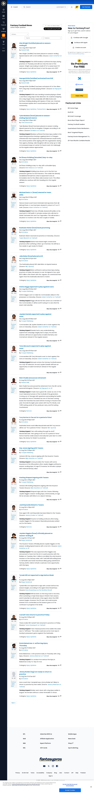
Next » (14, 703)
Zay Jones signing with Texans (31, 448)
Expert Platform (45, 743)
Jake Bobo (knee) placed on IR (31, 256)
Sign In (51, 776)
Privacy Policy (80, 54)
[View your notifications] (72, 7)
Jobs (60, 773)
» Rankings (13, 52)
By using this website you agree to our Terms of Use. (26, 785)
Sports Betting (73, 748)
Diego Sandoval (26, 540)
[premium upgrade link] (77, 7)
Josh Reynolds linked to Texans (31, 505)
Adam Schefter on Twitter (38, 207)
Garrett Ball (25, 50)
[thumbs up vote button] (59, 72)
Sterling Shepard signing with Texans (33, 477)
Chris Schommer (26, 122)
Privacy (18, 773)
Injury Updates (31, 72)
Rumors (29, 411)
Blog (55, 773)
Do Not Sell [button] (25, 773)
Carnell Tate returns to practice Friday (34, 615)
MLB (24, 739)
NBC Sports (29, 266)
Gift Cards (43, 748)
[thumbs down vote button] (61, 72)
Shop (70, 743)
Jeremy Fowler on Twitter (34, 515)
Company (49, 773)
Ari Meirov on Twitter (37, 130)
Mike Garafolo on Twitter (33, 458)
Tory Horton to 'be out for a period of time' (35, 417)
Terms (32, 773)
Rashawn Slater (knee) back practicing (34, 228)
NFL (24, 734)
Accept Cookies (70, 790)
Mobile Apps (72, 734)
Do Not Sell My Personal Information (70, 784)
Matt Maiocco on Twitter (33, 168)
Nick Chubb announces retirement (32, 378)
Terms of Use (71, 54)
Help (77, 773)
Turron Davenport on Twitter (35, 625)
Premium (83, 773)
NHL (24, 748)
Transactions (41, 109)
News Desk (71, 739)
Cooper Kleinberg (27, 291)
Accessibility (40, 773)
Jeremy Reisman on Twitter (38, 656)
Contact (66, 773)
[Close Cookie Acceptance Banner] (91, 787)
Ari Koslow (24, 162)
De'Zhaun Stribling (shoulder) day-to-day (35, 157)
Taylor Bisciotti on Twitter (28, 238)
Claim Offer (79, 96)
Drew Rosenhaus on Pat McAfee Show (38, 590)
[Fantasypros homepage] (3, 4)
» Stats (13, 54)
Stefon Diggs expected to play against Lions (36, 287)
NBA (24, 743)
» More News (12, 56)
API (72, 773)
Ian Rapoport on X (45, 388)
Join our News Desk (53, 26)
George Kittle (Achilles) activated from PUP (36, 78)
